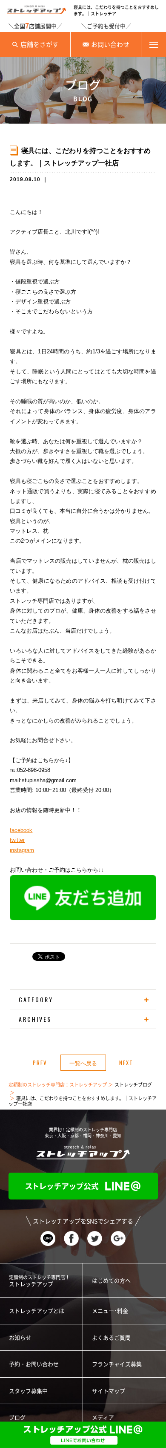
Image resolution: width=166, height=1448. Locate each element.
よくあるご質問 (111, 1338)
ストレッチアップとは (36, 1311)
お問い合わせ (110, 44)
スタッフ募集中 (28, 1391)
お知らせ (20, 1338)
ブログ (17, 1417)
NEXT (126, 1062)
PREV (40, 1062)
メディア (103, 1417)
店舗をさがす (39, 44)
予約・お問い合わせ (34, 1364)
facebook (21, 830)
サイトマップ (108, 1391)
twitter (17, 840)
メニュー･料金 (110, 1311)
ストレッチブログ (133, 1084)
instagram (22, 850)
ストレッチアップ (39, 1281)
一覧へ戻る (83, 1062)
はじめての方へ (111, 1280)
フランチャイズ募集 (117, 1364)
